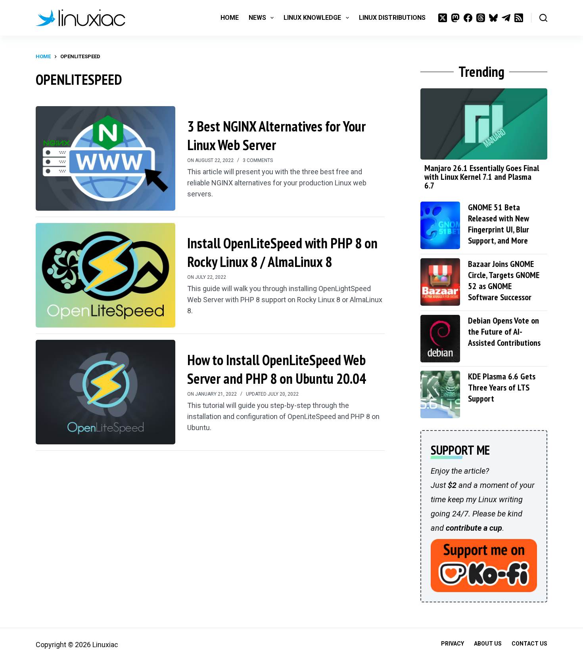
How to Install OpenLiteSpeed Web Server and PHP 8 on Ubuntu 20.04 (276, 369)
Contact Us (529, 643)
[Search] (543, 18)
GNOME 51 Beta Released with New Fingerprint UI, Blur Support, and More (498, 224)
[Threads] (480, 17)
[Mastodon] (455, 17)
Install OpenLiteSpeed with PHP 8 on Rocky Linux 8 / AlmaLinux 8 (282, 252)
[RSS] (518, 17)
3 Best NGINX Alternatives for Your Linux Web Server (276, 135)
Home (230, 17)
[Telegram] (506, 17)
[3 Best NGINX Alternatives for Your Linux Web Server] (105, 158)
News (257, 17)
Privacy (452, 643)
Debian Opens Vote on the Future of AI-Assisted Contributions (504, 331)
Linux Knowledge (312, 17)
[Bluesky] (493, 17)
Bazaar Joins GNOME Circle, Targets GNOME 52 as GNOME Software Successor (503, 280)
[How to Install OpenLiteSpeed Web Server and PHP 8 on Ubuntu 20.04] (105, 392)
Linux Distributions (392, 17)
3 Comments (258, 160)
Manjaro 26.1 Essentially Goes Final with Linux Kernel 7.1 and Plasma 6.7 (481, 176)
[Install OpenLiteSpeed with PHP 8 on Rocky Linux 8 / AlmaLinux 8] (105, 275)
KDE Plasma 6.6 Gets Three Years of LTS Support (501, 387)
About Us (488, 643)
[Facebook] (468, 17)
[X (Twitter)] (442, 17)
